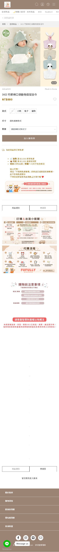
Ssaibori (49, 12)
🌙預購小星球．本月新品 (24, 12)
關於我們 (9, 492)
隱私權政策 (10, 518)
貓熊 (34, 111)
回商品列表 (9, 18)
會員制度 (9, 526)
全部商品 (5, 12)
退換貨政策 (10, 509)
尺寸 (4, 121)
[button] (54, 4)
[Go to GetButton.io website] (6, 549)
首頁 (4, 24)
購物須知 (9, 501)
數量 (4, 129)
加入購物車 (29, 138)
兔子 (26, 111)
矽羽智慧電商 (40, 545)
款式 (4, 111)
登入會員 (33, 478)
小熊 (19, 111)
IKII (40, 12)
